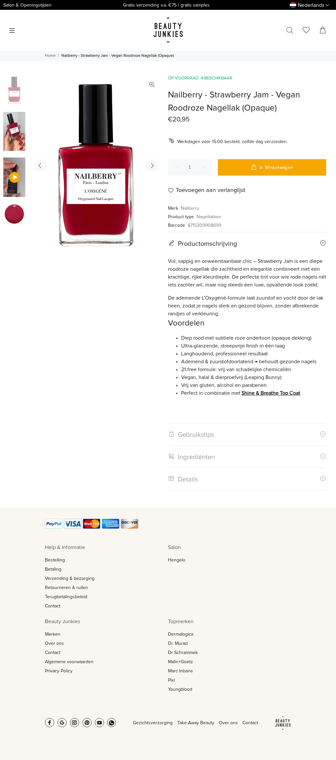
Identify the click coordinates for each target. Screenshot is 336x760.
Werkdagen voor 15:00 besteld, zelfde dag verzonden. (232, 141)
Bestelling (55, 560)
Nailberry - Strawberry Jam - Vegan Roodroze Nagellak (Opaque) (117, 56)
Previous (40, 165)
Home (50, 56)
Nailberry (190, 208)
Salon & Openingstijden (27, 5)
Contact (52, 606)
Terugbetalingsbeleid (66, 597)
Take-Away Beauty (195, 723)
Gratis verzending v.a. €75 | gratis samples (166, 5)
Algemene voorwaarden (69, 662)
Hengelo (176, 560)
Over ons (54, 643)
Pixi (171, 680)
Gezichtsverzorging (153, 723)
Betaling (53, 569)
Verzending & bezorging (69, 578)
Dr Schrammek (183, 652)
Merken (52, 634)
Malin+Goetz (180, 662)
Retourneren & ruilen (66, 587)
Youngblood (180, 689)
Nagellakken (209, 217)
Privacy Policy (59, 671)
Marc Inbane (180, 671)
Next (152, 165)
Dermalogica (180, 634)
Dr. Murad (178, 643)
